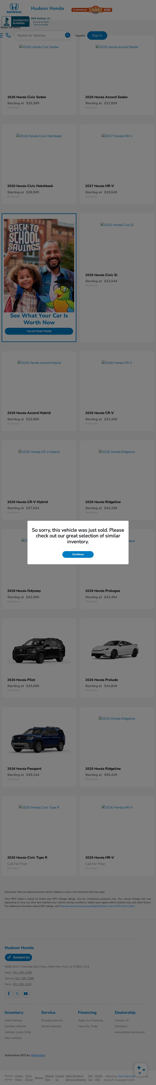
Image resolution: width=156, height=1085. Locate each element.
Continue (78, 554)
